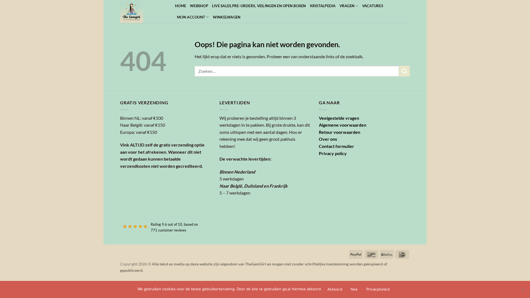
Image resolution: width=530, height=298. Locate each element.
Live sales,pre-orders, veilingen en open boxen (259, 6)
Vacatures (372, 6)
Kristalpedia (323, 6)
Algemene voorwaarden (342, 124)
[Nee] (522, 291)
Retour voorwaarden (339, 132)
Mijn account (191, 17)
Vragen (347, 6)
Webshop (199, 6)
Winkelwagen (227, 17)
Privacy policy (333, 153)
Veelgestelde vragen (339, 118)
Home (180, 6)
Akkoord (334, 289)
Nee (354, 289)
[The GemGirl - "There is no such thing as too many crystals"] (143, 11)
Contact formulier (336, 146)
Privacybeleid (378, 289)
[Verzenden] (404, 71)
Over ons (328, 139)
